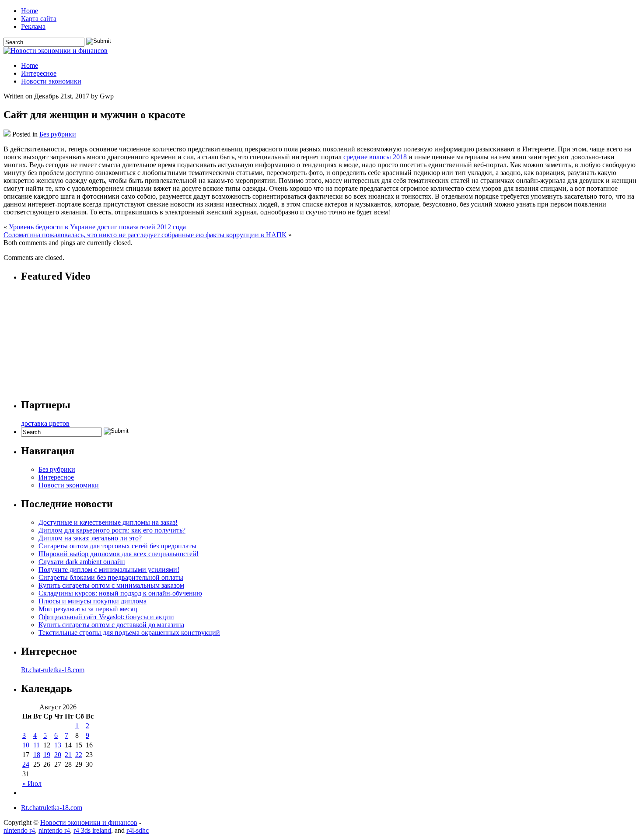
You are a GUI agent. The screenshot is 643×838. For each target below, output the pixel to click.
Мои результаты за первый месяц (87, 609)
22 (78, 754)
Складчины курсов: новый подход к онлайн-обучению (120, 593)
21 (68, 754)
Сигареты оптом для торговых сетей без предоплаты (117, 546)
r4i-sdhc (137, 830)
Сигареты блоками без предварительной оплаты (110, 577)
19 (46, 754)
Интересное (38, 73)
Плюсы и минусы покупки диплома (92, 601)
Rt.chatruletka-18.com (51, 807)
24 (25, 764)
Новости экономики (51, 81)
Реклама (33, 26)
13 (57, 745)
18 (36, 754)
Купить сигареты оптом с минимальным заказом (111, 585)
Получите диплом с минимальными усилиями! (108, 569)
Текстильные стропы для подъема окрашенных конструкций (129, 632)
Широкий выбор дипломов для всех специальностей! (118, 553)
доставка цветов (45, 423)
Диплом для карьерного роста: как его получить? (111, 530)
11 (36, 745)
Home (29, 10)
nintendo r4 (19, 830)
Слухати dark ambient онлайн (81, 561)
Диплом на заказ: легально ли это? (90, 538)
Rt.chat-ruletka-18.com (52, 669)
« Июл (32, 783)
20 (57, 754)
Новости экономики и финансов (88, 822)
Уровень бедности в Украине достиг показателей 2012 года (97, 227)
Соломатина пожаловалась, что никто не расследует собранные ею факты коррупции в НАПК (145, 234)
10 (25, 745)
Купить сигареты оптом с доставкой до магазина (111, 624)
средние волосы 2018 (375, 157)
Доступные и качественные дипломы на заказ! (108, 522)
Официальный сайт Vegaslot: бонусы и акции (106, 617)
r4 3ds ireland (92, 830)
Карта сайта (38, 18)
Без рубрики (57, 134)
